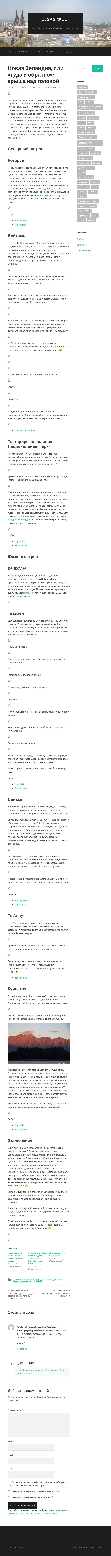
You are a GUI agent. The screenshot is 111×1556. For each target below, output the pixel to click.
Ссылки (37, 52)
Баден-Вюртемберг (87, 92)
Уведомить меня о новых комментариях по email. (36, 1491)
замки (91, 167)
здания (16, 1279)
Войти (80, 239)
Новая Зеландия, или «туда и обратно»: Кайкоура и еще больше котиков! (21, 1294)
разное (46, 1279)
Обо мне (23, 52)
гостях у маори (59, 195)
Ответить (22, 1349)
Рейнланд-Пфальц (87, 137)
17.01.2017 (13, 87)
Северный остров (20, 1282)
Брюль (89, 101)
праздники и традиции (88, 201)
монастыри (83, 187)
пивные (92, 191)
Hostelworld (20, 545)
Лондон (90, 127)
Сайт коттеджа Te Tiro (25, 430)
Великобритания (86, 113)
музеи (94, 187)
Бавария (82, 87)
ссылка (25, 592)
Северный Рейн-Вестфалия (86, 143)
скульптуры (84, 215)
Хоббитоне (42, 195)
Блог (10, 52)
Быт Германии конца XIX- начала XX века (90, 107)
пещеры (82, 191)
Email (11, 1455)
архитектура (84, 163)
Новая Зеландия (27, 1279)
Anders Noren (84, 1547)
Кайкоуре (14, 575)
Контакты (52, 52)
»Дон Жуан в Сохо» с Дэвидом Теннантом (56, 1293)
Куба (90, 122)
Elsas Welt (55, 19)
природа (39, 1279)
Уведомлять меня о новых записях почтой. (33, 1497)
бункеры (96, 163)
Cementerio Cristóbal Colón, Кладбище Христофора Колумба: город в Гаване (37, 1258)
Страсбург (83, 153)
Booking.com (20, 220)
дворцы (82, 167)
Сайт (10, 1468)
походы (82, 196)
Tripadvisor (20, 224)
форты (81, 220)
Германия (92, 118)
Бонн (81, 101)
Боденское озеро (86, 97)
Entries (82, 244)
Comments (84, 250)
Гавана (82, 118)
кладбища (83, 182)
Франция (95, 153)
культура (95, 182)
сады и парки (56, 1279)
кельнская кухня (86, 177)
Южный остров (35, 1282)
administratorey (31, 87)
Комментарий (15, 1410)
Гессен (82, 122)
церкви (91, 220)
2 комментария (52, 87)
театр (94, 215)
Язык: (66, 52)
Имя (10, 1441)
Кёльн (81, 127)
